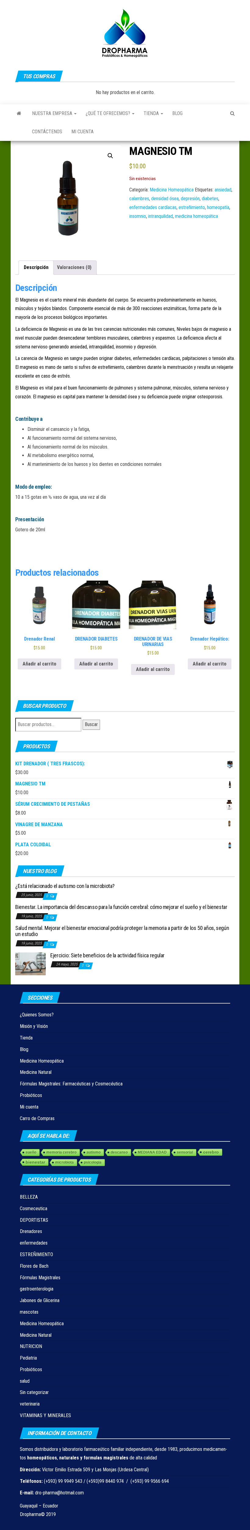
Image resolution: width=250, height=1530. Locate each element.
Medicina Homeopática (172, 190)
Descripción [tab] (36, 267)
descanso (119, 1152)
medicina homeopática (196, 216)
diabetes (210, 198)
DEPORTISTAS (34, 1220)
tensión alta (223, 358)
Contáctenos (47, 131)
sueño (31, 1152)
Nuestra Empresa (52, 113)
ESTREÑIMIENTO (36, 1254)
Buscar (91, 724)
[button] (110, 155)
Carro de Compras (37, 1118)
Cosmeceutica (33, 1208)
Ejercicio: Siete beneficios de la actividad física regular (107, 955)
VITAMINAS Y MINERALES (45, 1415)
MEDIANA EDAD (152, 1152)
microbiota (64, 1162)
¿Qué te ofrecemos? (108, 113)
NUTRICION (31, 1346)
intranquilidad (160, 216)
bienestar (35, 1162)
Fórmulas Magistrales (40, 1277)
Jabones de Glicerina (39, 1300)
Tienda (152, 113)
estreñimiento (192, 207)
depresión (190, 198)
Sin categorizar (34, 1392)
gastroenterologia (36, 1289)
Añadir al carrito (39, 664)
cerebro (211, 1152)
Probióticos (31, 1095)
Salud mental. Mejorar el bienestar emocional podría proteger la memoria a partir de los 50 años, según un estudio (122, 931)
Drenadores (31, 1231)
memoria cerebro (61, 1152)
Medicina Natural (36, 1072)
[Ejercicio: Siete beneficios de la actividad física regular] (30, 963)
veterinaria (30, 1404)
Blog (177, 113)
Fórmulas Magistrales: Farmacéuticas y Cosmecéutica (71, 1084)
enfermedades (34, 1243)
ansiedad (223, 190)
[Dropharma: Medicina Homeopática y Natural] (19, 113)
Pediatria (28, 1358)
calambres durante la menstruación (159, 367)
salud (25, 1381)
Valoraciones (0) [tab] (74, 267)
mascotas (29, 1312)
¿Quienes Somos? (37, 1015)
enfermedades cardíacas (153, 207)
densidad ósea (165, 198)
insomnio (137, 216)
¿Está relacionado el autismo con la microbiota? (65, 886)
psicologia (93, 1162)
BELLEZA (29, 1197)
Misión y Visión (34, 1026)
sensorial (185, 1152)
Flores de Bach (34, 1266)
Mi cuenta (82, 131)
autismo (94, 1152)
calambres (139, 198)
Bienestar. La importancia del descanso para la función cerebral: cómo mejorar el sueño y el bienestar (121, 907)
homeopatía (218, 207)
